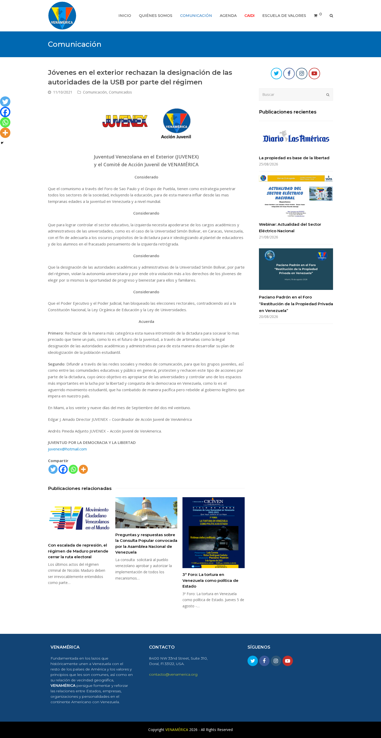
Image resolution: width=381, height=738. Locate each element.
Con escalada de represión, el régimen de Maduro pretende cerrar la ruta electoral (78, 551)
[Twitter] (53, 469)
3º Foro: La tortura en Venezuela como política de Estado (210, 580)
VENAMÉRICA (176, 729)
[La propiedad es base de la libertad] (296, 138)
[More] (83, 469)
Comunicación (95, 92)
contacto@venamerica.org (173, 674)
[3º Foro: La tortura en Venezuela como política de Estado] (213, 532)
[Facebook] (63, 469)
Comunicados (120, 92)
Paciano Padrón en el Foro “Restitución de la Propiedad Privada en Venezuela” (296, 304)
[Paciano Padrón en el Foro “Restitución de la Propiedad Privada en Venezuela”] (296, 269)
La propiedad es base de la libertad (294, 157)
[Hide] (2, 143)
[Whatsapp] (73, 469)
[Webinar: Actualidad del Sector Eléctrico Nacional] (296, 196)
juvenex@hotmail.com (67, 448)
